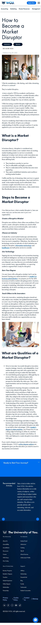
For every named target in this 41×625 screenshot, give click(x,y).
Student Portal (23, 541)
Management (36, 9)
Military (22, 570)
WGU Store (6, 557)
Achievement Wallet (25, 557)
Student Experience (7, 580)
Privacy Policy (5, 599)
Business (7, 44)
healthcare (5, 248)
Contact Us (26, 599)
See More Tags (8, 49)
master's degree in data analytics (21, 428)
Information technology (23, 245)
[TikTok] (19, 605)
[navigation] (39, 3)
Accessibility (6, 544)
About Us (5, 541)
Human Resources (24, 9)
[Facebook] (8, 605)
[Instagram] (12, 605)
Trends (18, 44)
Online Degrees (6, 584)
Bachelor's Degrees (7, 574)
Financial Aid (23, 577)
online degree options (26, 444)
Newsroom (5, 551)
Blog (21, 580)
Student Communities (25, 590)
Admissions (23, 544)
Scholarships (6, 587)
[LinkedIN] (4, 605)
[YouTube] (16, 605)
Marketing (13, 9)
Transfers (5, 577)
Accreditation (6, 547)
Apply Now (31, 3)
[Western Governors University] (8, 2)
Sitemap (35, 599)
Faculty (22, 584)
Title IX (22, 551)
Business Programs (7, 570)
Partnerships (6, 590)
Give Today (6, 561)
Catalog (22, 547)
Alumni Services (24, 554)
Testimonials (23, 587)
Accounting (4, 9)
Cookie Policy (16, 599)
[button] (38, 462)
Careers (5, 554)
